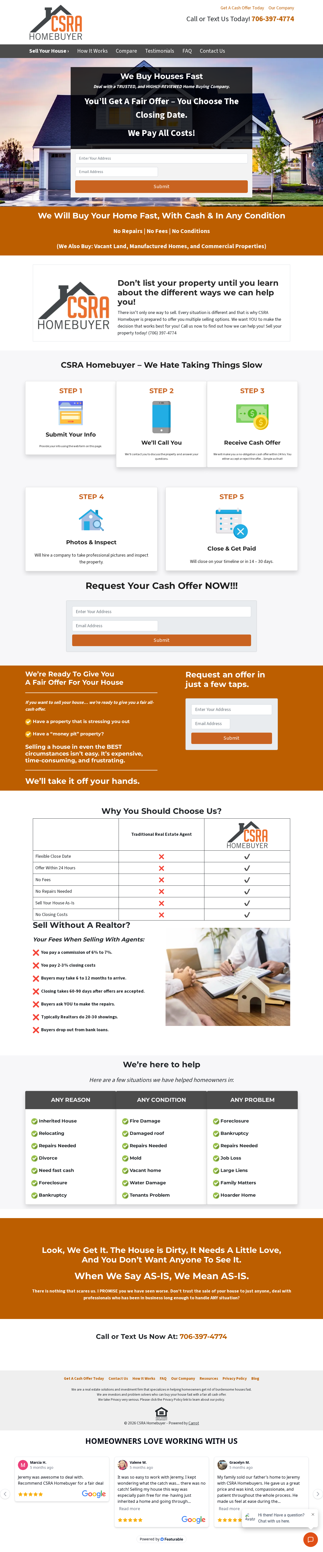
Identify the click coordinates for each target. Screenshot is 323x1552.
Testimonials (159, 51)
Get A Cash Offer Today (242, 8)
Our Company (281, 8)
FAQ (187, 51)
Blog (255, 1378)
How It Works (92, 51)
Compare (126, 51)
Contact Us (212, 51)
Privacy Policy (235, 1378)
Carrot (194, 1423)
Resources (209, 1378)
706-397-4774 (273, 19)
